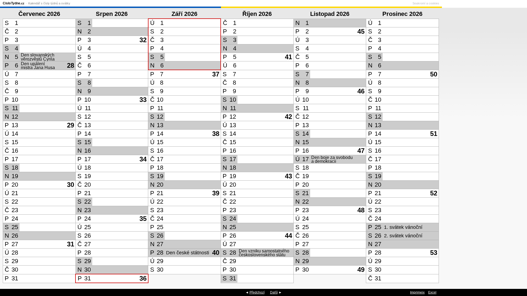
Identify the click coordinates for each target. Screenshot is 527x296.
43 (288, 176)
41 (288, 57)
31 (70, 244)
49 (361, 269)
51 (433, 133)
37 (215, 74)
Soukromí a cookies (426, 3)
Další (274, 292)
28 (70, 65)
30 (70, 184)
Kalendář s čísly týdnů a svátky (49, 3)
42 (288, 116)
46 (361, 91)
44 (288, 235)
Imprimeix (417, 292)
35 (143, 218)
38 (215, 133)
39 (215, 193)
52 (433, 193)
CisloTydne (13, 3)
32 (143, 40)
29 (70, 125)
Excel (432, 292)
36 (143, 278)
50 (433, 74)
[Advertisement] (483, 145)
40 (215, 252)
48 (361, 210)
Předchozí (257, 292)
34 (143, 159)
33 (143, 99)
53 (433, 252)
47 (361, 150)
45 (361, 31)
